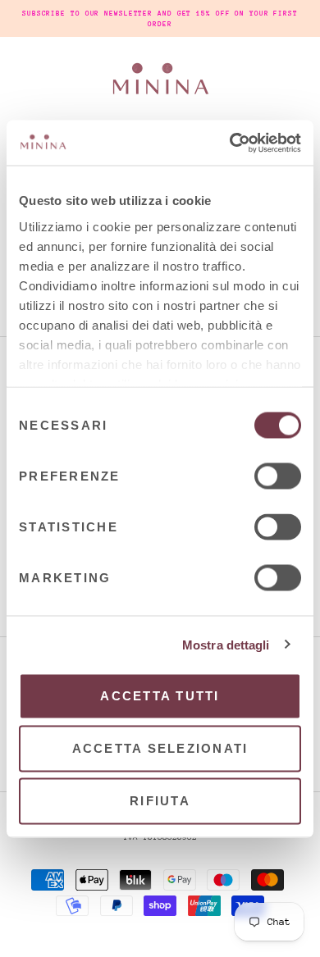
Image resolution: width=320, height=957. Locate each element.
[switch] (277, 476)
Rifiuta (160, 801)
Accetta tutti (159, 696)
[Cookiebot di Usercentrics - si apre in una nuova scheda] (230, 142)
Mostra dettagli (226, 644)
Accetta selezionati (160, 748)
